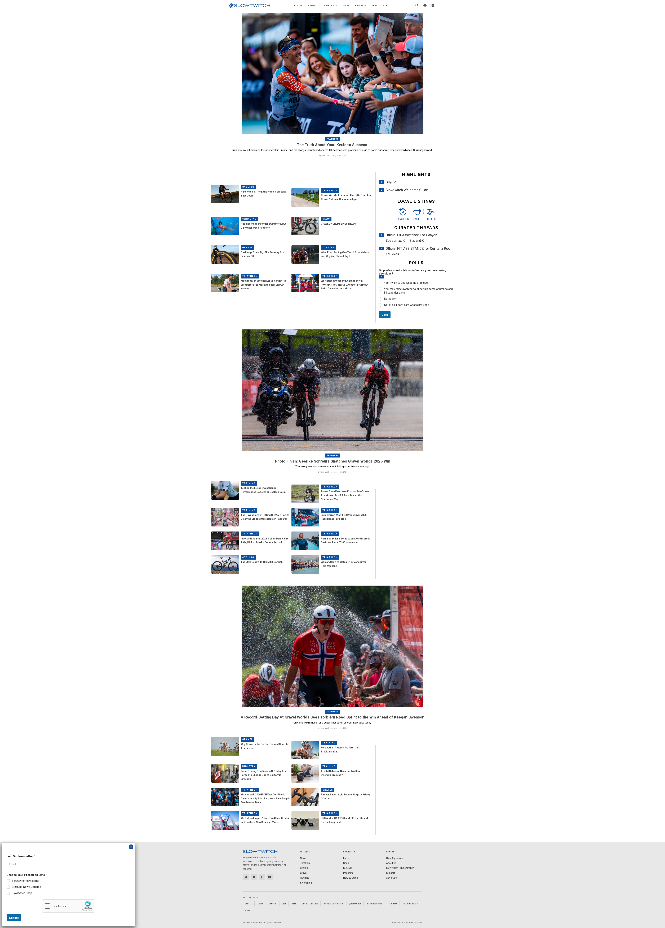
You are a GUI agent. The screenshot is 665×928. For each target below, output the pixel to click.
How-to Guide (350, 877)
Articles (297, 5)
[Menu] (432, 5)
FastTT (260, 903)
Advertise (391, 877)
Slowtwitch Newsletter (25, 880)
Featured (332, 139)
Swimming (249, 219)
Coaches (403, 219)
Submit (14, 918)
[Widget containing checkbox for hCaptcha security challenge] (68, 906)
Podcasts (360, 5)
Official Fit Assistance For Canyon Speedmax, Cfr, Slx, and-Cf (411, 238)
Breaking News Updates (26, 886)
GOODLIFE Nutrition (333, 903)
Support (390, 873)
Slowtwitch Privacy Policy (400, 867)
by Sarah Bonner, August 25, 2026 (332, 155)
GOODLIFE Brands (310, 903)
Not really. (390, 298)
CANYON (272, 903)
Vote (385, 314)
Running (304, 877)
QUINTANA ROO (355, 903)
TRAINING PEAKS (410, 903)
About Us (391, 863)
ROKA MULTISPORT (375, 903)
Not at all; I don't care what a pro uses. (407, 305)
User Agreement (395, 858)
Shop (374, 5)
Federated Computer (412, 922)
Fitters (430, 219)
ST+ (385, 5)
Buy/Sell (313, 5)
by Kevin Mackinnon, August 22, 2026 (332, 472)
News (326, 219)
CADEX (248, 903)
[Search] (417, 5)
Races (417, 219)
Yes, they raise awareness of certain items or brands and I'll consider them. (418, 290)
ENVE (284, 903)
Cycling (248, 187)
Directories (330, 5)
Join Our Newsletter (21, 856)
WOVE (247, 910)
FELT (294, 903)
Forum (346, 5)
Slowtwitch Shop (22, 893)
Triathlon (330, 190)
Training (248, 483)
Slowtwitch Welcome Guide (407, 190)
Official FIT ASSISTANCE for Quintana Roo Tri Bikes (418, 251)
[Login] (425, 5)
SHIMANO (393, 903)
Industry (249, 766)
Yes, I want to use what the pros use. (406, 282)
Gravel (247, 247)
